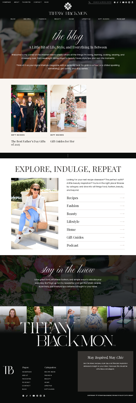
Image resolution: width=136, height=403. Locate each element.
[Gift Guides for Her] (68, 108)
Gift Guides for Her (62, 141)
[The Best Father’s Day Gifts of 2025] (29, 108)
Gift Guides (18, 135)
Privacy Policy (118, 395)
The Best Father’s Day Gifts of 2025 (28, 142)
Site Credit (129, 395)
